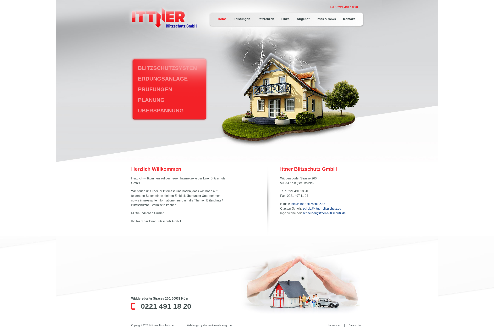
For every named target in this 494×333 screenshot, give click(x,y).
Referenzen (265, 19)
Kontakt (349, 19)
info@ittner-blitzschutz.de (308, 204)
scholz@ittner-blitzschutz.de (322, 208)
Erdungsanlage (163, 79)
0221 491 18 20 (166, 306)
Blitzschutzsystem (167, 68)
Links (285, 19)
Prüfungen (155, 89)
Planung (151, 100)
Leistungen (242, 19)
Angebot (303, 19)
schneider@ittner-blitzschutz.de (324, 213)
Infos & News (326, 19)
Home (222, 19)
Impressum (334, 325)
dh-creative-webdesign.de (217, 325)
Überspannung (161, 111)
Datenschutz (356, 325)
